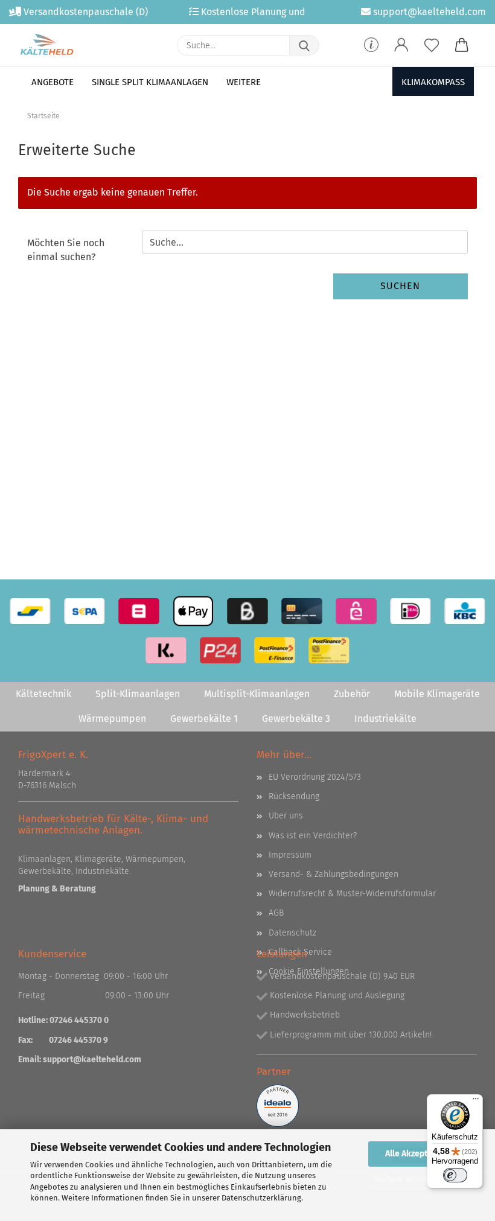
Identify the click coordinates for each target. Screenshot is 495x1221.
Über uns (286, 816)
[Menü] (475, 1101)
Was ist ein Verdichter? (313, 835)
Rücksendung (294, 796)
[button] (401, 45)
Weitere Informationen (417, 1179)
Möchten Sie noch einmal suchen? (65, 250)
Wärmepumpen (112, 718)
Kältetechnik (43, 694)
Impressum (290, 855)
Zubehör (352, 694)
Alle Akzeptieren (416, 1154)
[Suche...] (304, 45)
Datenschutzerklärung (261, 1197)
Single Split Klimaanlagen (150, 82)
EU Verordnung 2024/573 (315, 777)
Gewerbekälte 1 (204, 718)
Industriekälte (385, 718)
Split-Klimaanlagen (137, 694)
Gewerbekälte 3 (296, 718)
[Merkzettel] (432, 45)
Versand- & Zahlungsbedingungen (333, 874)
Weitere (243, 82)
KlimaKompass (433, 82)
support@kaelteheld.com (92, 1059)
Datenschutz (292, 933)
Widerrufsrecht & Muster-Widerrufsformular (352, 893)
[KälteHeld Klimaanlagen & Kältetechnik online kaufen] (46, 45)
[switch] (455, 1175)
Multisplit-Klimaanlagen (257, 694)
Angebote (52, 82)
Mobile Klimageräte (437, 694)
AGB (276, 913)
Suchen (400, 286)
